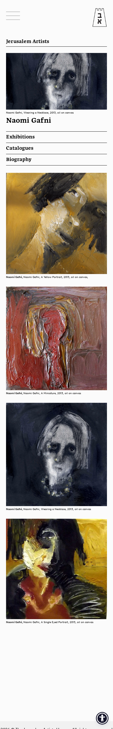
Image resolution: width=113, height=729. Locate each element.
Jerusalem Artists (27, 42)
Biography (19, 160)
